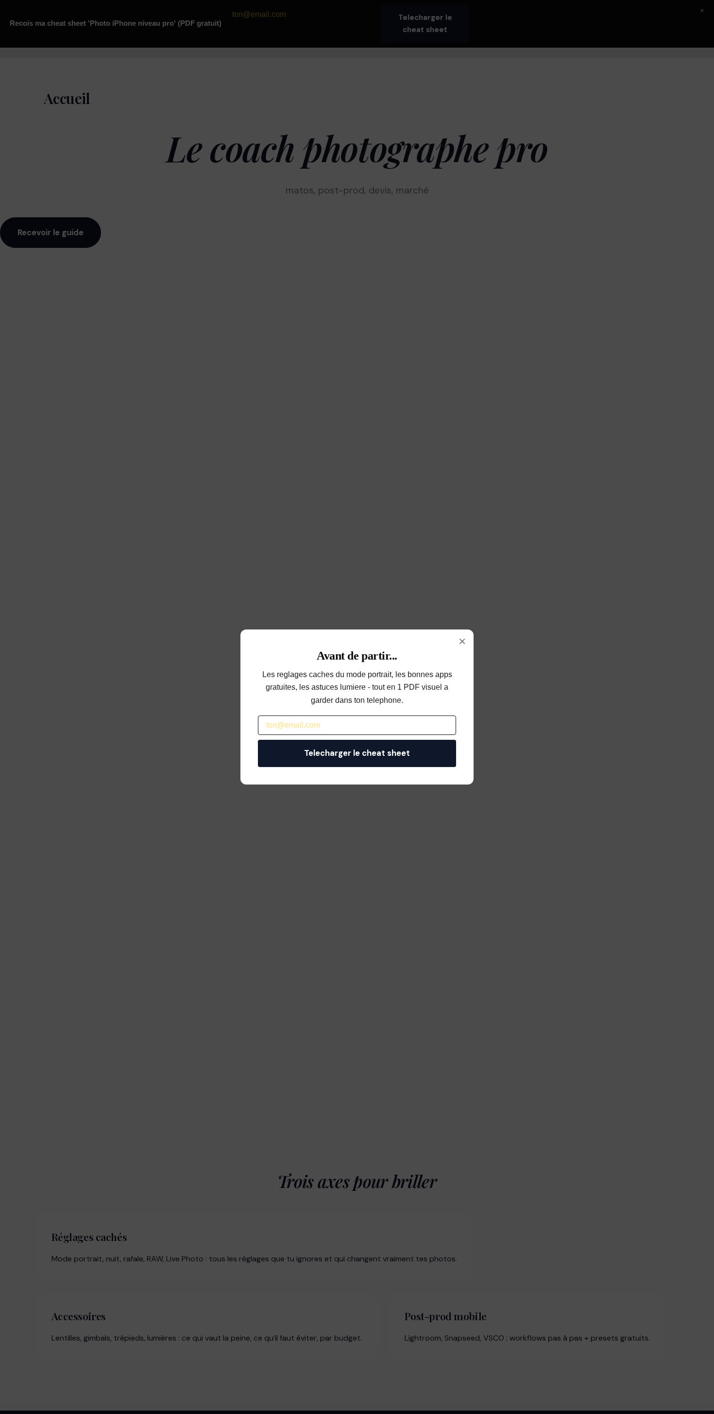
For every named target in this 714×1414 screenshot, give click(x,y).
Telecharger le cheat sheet (357, 753)
